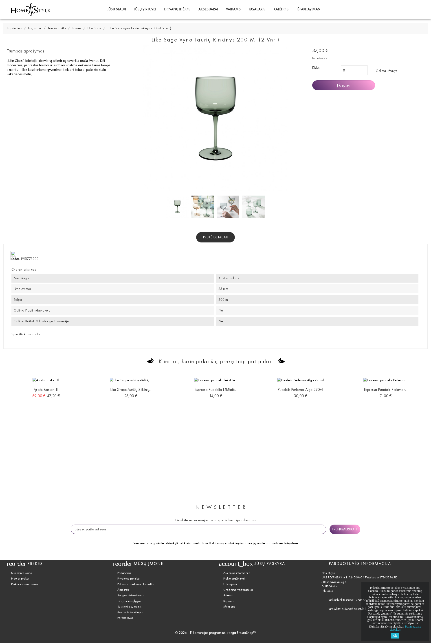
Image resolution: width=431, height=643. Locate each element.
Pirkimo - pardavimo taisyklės (135, 584)
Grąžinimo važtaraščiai (238, 590)
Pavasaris (257, 9)
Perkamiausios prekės (24, 584)
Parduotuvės (125, 618)
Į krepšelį (343, 85)
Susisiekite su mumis (129, 606)
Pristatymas (124, 573)
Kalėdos (280, 9)
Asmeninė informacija (236, 573)
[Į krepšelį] (35, 391)
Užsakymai (230, 584)
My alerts (229, 606)
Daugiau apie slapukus (405, 628)
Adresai (228, 595)
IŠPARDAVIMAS (308, 9)
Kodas (15, 259)
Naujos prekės (20, 578)
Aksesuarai (208, 9)
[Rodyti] (45, 391)
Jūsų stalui (116, 9)
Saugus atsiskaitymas (130, 595)
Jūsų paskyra (270, 563)
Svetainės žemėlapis (130, 612)
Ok (395, 635)
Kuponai (228, 601)
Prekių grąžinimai (234, 578)
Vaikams (233, 9)
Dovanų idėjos (177, 9)
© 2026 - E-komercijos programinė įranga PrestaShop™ (215, 632)
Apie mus (123, 590)
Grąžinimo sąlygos (129, 601)
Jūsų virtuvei (145, 9)
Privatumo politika (128, 578)
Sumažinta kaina (21, 573)
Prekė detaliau (215, 237)
